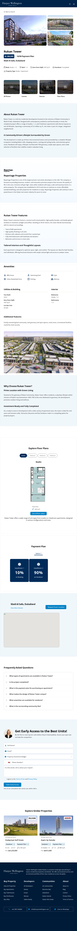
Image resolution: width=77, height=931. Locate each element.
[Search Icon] (70, 4)
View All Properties (9, 886)
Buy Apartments (9, 889)
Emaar (26, 893)
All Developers (28, 886)
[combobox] (9, 762)
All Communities (47, 886)
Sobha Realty (28, 899)
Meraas (26, 896)
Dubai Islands (46, 896)
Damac (26, 889)
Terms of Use (20, 779)
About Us (66, 886)
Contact (65, 893)
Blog (64, 889)
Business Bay (46, 889)
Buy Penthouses (9, 896)
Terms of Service (68, 899)
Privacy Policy (32, 779)
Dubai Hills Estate (48, 899)
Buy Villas (7, 899)
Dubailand (45, 893)
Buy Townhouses (9, 893)
